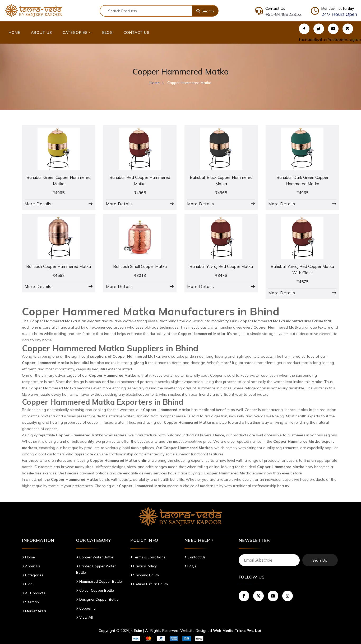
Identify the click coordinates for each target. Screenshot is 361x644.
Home (14, 32)
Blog (107, 32)
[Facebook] (304, 29)
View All (85, 617)
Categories (76, 32)
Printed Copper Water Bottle (96, 569)
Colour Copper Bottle (96, 590)
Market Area (35, 611)
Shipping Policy (145, 575)
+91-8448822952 (283, 14)
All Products (34, 593)
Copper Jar (87, 608)
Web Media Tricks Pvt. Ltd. (237, 630)
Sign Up (320, 560)
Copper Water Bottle (95, 557)
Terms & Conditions (148, 557)
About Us (41, 32)
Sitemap (31, 602)
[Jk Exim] (33, 10)
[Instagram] (348, 29)
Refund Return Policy (150, 584)
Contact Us (136, 32)
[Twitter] (318, 29)
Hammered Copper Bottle (100, 581)
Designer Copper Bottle (98, 599)
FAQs (191, 566)
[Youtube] (333, 29)
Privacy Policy (144, 566)
